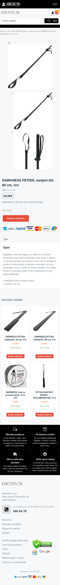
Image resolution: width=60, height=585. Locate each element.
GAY (9, 31)
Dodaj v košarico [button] (15, 356)
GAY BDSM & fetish (19, 31)
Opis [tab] (6, 239)
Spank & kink (34, 31)
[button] (9, 43)
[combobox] (23, 20)
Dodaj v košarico (16, 218)
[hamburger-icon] (55, 4)
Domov (3, 31)
